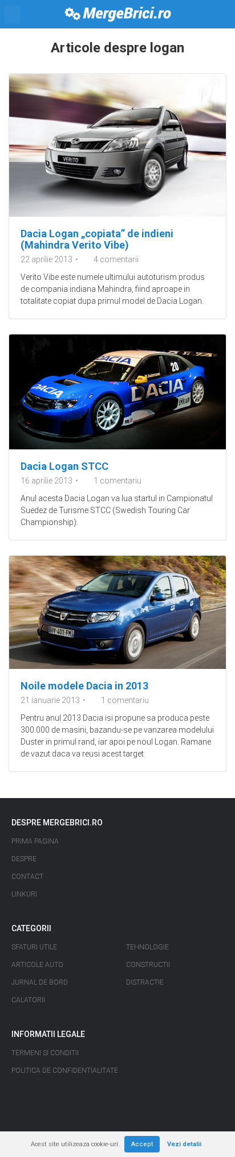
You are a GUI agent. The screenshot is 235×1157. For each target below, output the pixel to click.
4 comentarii (116, 259)
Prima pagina (35, 841)
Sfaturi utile (34, 947)
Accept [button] (142, 1144)
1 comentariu (117, 480)
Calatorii (28, 1000)
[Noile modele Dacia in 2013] (117, 612)
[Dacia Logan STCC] (117, 391)
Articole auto (37, 965)
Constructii (148, 965)
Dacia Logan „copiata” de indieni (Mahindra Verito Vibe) (97, 239)
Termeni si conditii (45, 1053)
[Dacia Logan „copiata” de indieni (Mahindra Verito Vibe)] (117, 145)
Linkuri (24, 894)
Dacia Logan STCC (64, 466)
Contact (27, 877)
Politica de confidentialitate (64, 1071)
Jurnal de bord (39, 982)
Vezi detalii (184, 1144)
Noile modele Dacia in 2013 (84, 686)
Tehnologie (147, 947)
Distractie (145, 982)
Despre (24, 859)
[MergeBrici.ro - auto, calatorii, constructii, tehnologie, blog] (117, 14)
